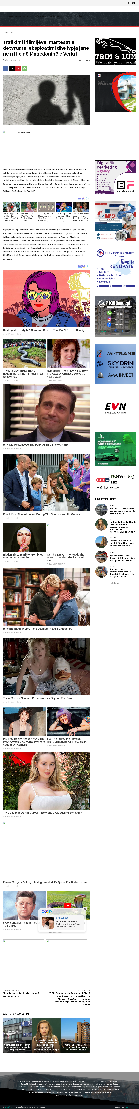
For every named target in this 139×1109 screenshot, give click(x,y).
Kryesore (46, 1037)
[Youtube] (134, 3)
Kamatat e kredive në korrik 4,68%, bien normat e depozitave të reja (76, 1047)
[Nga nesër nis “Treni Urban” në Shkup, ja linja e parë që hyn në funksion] (101, 557)
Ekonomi (75, 1042)
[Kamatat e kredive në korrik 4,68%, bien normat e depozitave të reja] (75, 1035)
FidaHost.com (130, 1107)
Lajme (12, 32)
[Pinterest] (18, 68)
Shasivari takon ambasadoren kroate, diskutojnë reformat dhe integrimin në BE (122, 573)
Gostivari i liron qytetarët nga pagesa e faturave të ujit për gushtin (17, 1047)
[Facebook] (123, 3)
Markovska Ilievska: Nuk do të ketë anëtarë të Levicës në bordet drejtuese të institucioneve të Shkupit (46, 1045)
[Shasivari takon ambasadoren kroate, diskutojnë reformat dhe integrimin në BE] (101, 572)
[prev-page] (4, 1057)
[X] (12, 68)
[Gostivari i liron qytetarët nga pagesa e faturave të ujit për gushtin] (17, 1035)
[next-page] (9, 1057)
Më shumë (115, 583)
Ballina (5, 32)
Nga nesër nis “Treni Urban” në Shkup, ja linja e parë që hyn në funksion (122, 558)
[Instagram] (128, 3)
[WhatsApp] (24, 68)
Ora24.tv (8, 1107)
